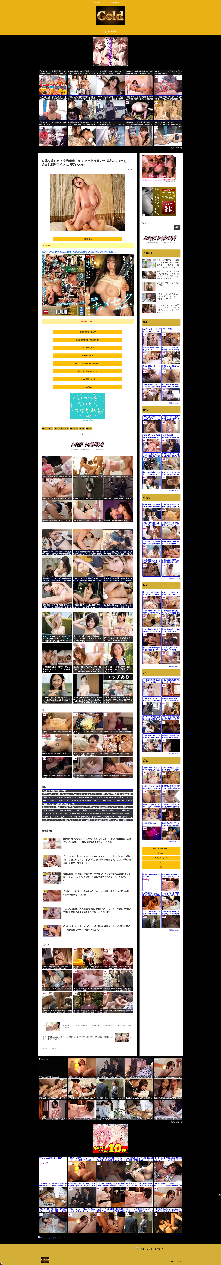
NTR (45, 428)
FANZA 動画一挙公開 (87, 379)
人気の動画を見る (87, 348)
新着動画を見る (87, 355)
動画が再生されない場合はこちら (88, 340)
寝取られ (161, 853)
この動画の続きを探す (88, 332)
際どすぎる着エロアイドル (87, 371)
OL (52, 428)
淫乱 (89, 428)
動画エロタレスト (176, 148)
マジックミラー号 (161, 858)
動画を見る (88, 239)
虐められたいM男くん (161, 849)
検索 (144, 223)
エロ (57, 428)
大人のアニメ (88, 387)
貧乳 (161, 862)
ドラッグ (75, 428)
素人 (161, 867)
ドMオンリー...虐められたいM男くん (87, 363)
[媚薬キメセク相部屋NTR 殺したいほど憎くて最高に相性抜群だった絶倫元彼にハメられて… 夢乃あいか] (88, 315)
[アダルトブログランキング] (51, 1238)
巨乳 (83, 428)
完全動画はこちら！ (87, 321)
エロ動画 (65, 428)
